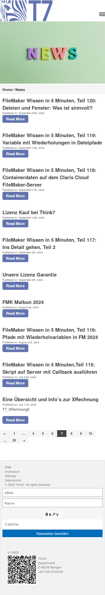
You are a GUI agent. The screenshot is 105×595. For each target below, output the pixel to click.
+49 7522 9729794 (50, 571)
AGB (8, 467)
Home (7, 89)
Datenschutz (13, 480)
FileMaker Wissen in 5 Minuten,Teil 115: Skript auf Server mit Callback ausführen (49, 368)
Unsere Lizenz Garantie (29, 274)
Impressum (12, 471)
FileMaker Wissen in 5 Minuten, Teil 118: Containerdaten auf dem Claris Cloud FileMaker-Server (49, 177)
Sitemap (10, 476)
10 (90, 433)
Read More (15, 119)
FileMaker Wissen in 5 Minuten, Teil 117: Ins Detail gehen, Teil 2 (49, 243)
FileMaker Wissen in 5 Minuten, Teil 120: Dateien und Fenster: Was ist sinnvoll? (49, 104)
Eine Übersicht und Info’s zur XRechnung (50, 399)
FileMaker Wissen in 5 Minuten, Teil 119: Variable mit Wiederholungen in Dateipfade (52, 139)
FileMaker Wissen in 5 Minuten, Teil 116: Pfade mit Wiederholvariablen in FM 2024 (50, 333)
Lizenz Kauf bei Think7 (28, 212)
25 (14, 440)
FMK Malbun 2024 (23, 301)
